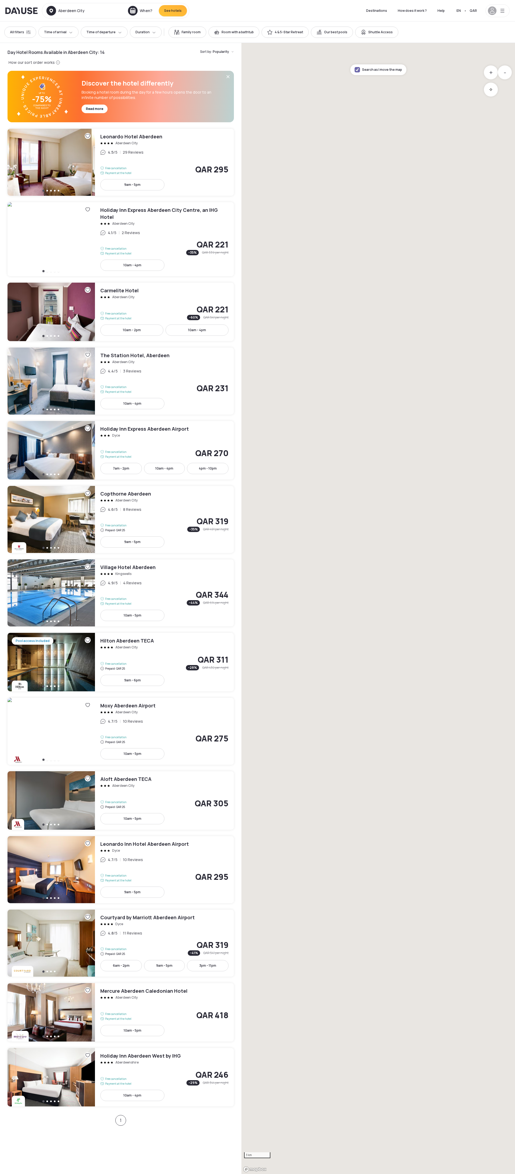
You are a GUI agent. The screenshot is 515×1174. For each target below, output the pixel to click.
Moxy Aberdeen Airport (121, 731)
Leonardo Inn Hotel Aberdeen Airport (121, 869)
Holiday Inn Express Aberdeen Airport (121, 450)
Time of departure (101, 32)
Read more (94, 108)
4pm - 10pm (208, 468)
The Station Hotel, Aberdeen (121, 381)
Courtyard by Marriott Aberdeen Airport (121, 943)
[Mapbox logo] (255, 1169)
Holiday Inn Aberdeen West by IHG (121, 1077)
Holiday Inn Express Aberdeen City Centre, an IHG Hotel (121, 239)
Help (441, 10)
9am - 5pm (132, 184)
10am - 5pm (132, 615)
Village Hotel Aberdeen (121, 592)
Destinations (376, 10)
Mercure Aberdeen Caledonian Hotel (121, 1012)
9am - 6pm (132, 680)
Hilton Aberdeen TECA (121, 662)
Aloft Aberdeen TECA (121, 800)
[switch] (187, 32)
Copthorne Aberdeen (121, 519)
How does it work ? (412, 10)
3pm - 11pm (207, 965)
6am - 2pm (121, 965)
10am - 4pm (132, 265)
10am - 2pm (132, 330)
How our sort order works (32, 62)
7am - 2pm (121, 468)
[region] (378, 608)
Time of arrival (55, 32)
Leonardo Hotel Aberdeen (121, 162)
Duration (142, 32)
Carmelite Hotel (121, 312)
